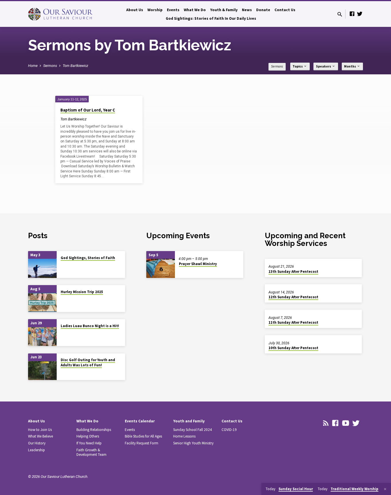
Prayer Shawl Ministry (198, 263)
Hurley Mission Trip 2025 (82, 291)
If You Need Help (89, 443)
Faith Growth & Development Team (91, 452)
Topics (298, 66)
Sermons (50, 65)
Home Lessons (184, 436)
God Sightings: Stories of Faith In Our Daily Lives (211, 18)
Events (173, 9)
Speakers (324, 66)
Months (350, 66)
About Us (134, 9)
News (247, 9)
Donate (263, 9)
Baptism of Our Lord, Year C (87, 110)
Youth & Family (224, 9)
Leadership (36, 450)
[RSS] (326, 423)
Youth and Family (189, 421)
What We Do (195, 9)
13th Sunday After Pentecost (293, 271)
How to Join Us (40, 429)
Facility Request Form (141, 443)
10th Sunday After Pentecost (293, 347)
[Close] (385, 489)
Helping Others (87, 436)
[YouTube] (345, 423)
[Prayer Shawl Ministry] (160, 268)
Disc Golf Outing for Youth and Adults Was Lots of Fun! (88, 362)
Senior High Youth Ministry (193, 443)
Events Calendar (140, 421)
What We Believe (40, 436)
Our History (37, 443)
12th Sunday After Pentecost (293, 297)
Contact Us (285, 9)
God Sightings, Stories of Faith (88, 257)
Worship (155, 9)
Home (32, 65)
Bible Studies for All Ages (143, 436)
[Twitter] (360, 13)
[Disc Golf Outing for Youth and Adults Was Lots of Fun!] (42, 370)
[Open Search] (340, 14)
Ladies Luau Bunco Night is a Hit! (90, 325)
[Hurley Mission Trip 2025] (42, 302)
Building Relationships (93, 429)
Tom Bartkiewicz (75, 65)
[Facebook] (352, 13)
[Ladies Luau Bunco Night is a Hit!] (42, 336)
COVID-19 (229, 429)
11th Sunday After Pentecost (293, 322)
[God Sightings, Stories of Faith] (42, 268)
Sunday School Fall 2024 (192, 429)
